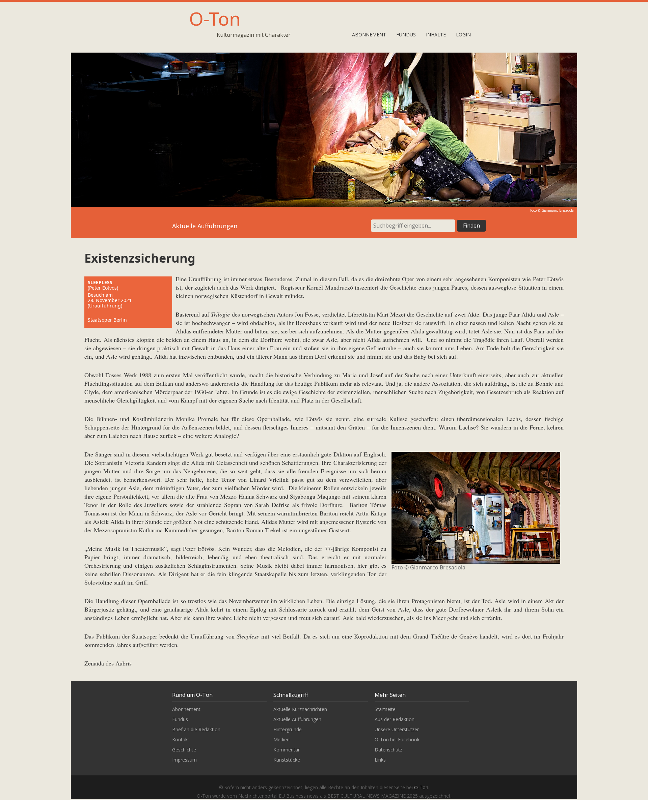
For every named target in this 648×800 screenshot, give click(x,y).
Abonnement (369, 34)
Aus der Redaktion (394, 719)
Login (463, 34)
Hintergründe (287, 729)
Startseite (385, 709)
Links (380, 760)
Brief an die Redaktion (196, 729)
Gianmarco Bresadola (557, 210)
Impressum (184, 760)
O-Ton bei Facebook (397, 739)
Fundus (406, 34)
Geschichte (184, 749)
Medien (281, 739)
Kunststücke (286, 760)
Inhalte (436, 34)
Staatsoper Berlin (107, 320)
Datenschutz (388, 749)
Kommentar (286, 749)
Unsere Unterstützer (397, 729)
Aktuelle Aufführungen (297, 719)
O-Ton (215, 18)
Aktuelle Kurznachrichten (300, 709)
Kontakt (180, 739)
